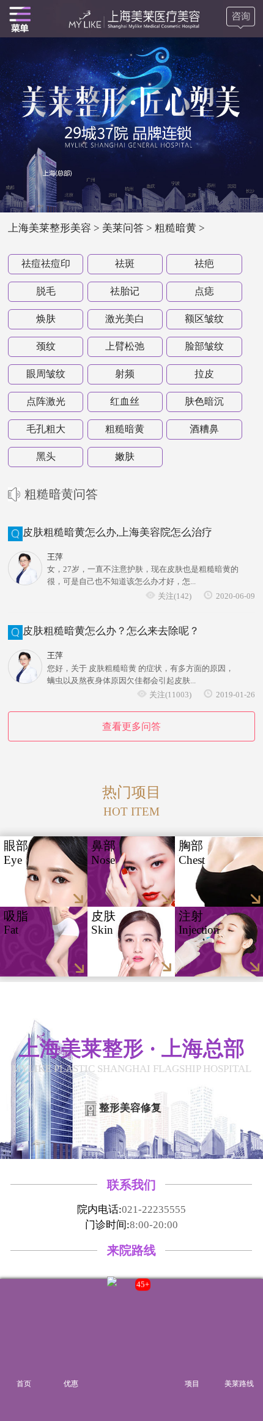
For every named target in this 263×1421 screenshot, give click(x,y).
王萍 (55, 556)
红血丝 (124, 401)
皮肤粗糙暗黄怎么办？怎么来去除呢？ (111, 631)
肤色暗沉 (204, 401)
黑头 (46, 456)
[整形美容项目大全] (20, 18)
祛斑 (125, 263)
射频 (125, 374)
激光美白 (124, 318)
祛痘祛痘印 (45, 263)
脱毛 (46, 291)
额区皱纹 (204, 318)
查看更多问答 (131, 726)
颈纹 (46, 346)
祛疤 (204, 263)
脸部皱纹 (204, 346)
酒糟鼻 (204, 429)
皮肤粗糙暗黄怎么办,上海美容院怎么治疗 (117, 532)
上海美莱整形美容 (49, 228)
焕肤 (46, 318)
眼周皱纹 (45, 374)
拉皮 (204, 374)
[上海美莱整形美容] (132, 18)
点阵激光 (45, 401)
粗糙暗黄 (124, 429)
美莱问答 (123, 228)
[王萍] (25, 568)
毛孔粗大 (45, 429)
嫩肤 (125, 456)
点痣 (204, 291)
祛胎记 (124, 291)
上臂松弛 (124, 346)
